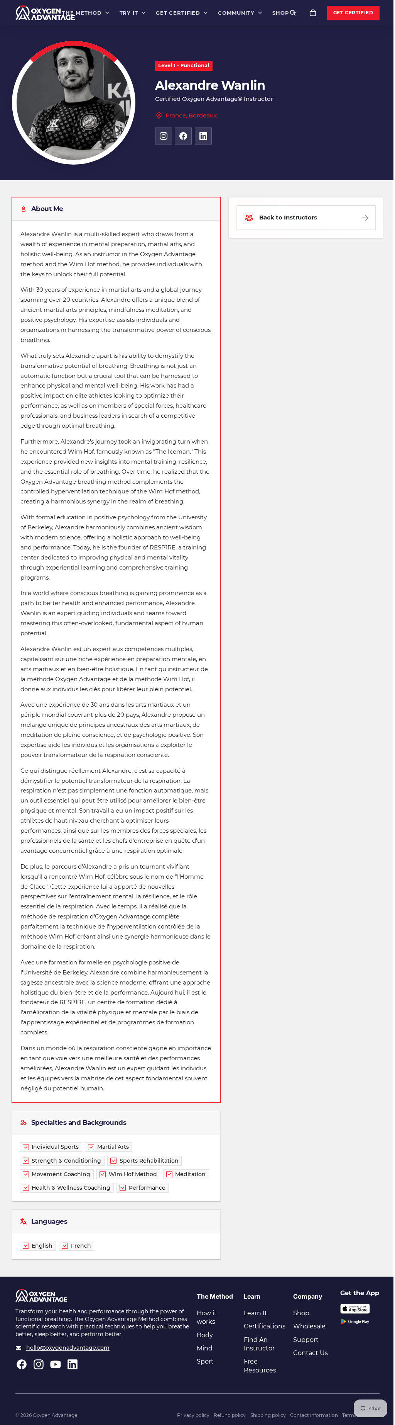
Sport (205, 1361)
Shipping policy (268, 1415)
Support (306, 1339)
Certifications (264, 1326)
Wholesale (309, 1326)
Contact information (314, 1415)
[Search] (292, 12)
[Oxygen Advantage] (45, 12)
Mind (205, 1348)
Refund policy (230, 1415)
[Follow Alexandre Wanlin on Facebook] (183, 136)
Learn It (255, 1313)
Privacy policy (193, 1415)
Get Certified (353, 12)
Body (205, 1335)
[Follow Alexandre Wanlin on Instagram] (163, 136)
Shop (301, 1313)
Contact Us (310, 1353)
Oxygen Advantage (55, 1415)
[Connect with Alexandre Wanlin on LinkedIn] (203, 136)
